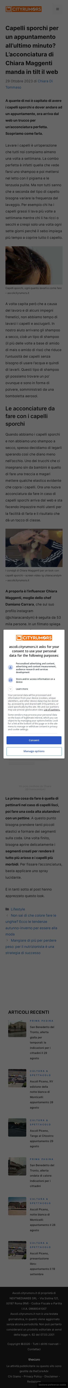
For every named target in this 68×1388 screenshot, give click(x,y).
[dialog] (34, 694)
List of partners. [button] (52, 709)
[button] (34, 689)
